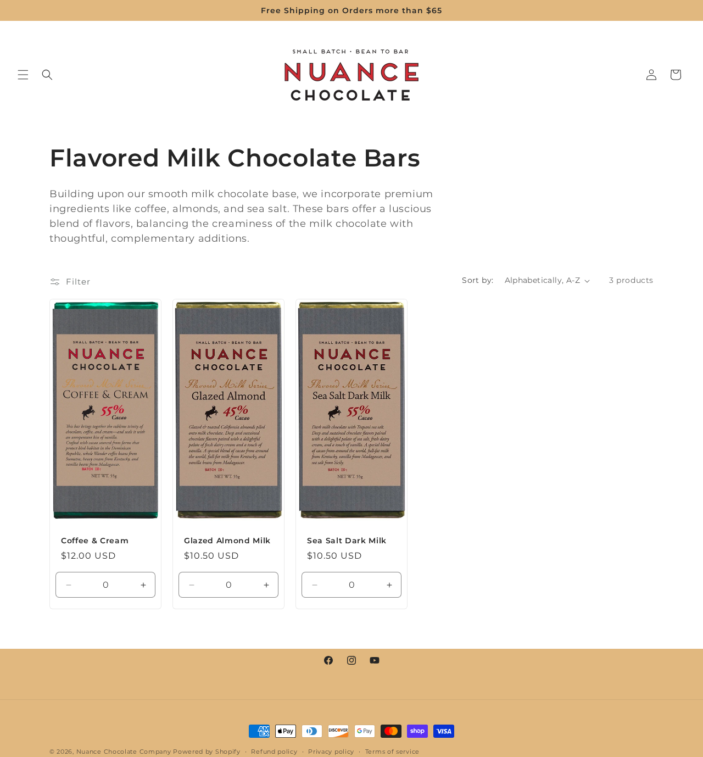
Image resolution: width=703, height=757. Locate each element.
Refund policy (274, 751)
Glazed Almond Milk (227, 541)
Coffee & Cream (95, 541)
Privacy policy (331, 751)
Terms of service (392, 751)
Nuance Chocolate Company (123, 751)
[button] (23, 75)
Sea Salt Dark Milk (347, 541)
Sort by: (477, 280)
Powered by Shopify (207, 751)
